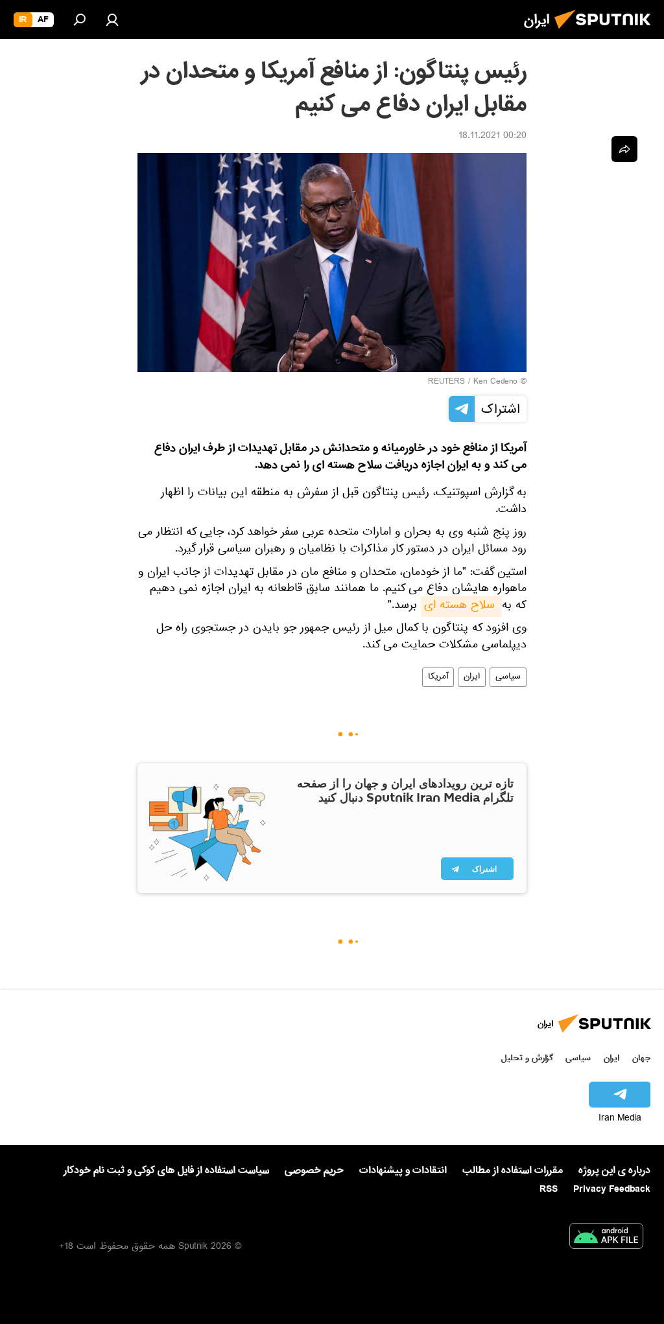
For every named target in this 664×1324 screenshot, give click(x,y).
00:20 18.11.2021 (492, 137)
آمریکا (438, 677)
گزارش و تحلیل (527, 1058)
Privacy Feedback (611, 1189)
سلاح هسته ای (461, 606)
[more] (624, 149)
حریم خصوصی (314, 1170)
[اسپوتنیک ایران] (606, 32)
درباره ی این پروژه (614, 1170)
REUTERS (446, 382)
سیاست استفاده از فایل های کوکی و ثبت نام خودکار (166, 1170)
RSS (549, 1189)
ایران (472, 677)
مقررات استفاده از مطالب (512, 1170)
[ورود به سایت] (112, 19)
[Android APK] (606, 1238)
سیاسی (508, 677)
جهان (641, 1058)
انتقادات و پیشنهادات (403, 1171)
